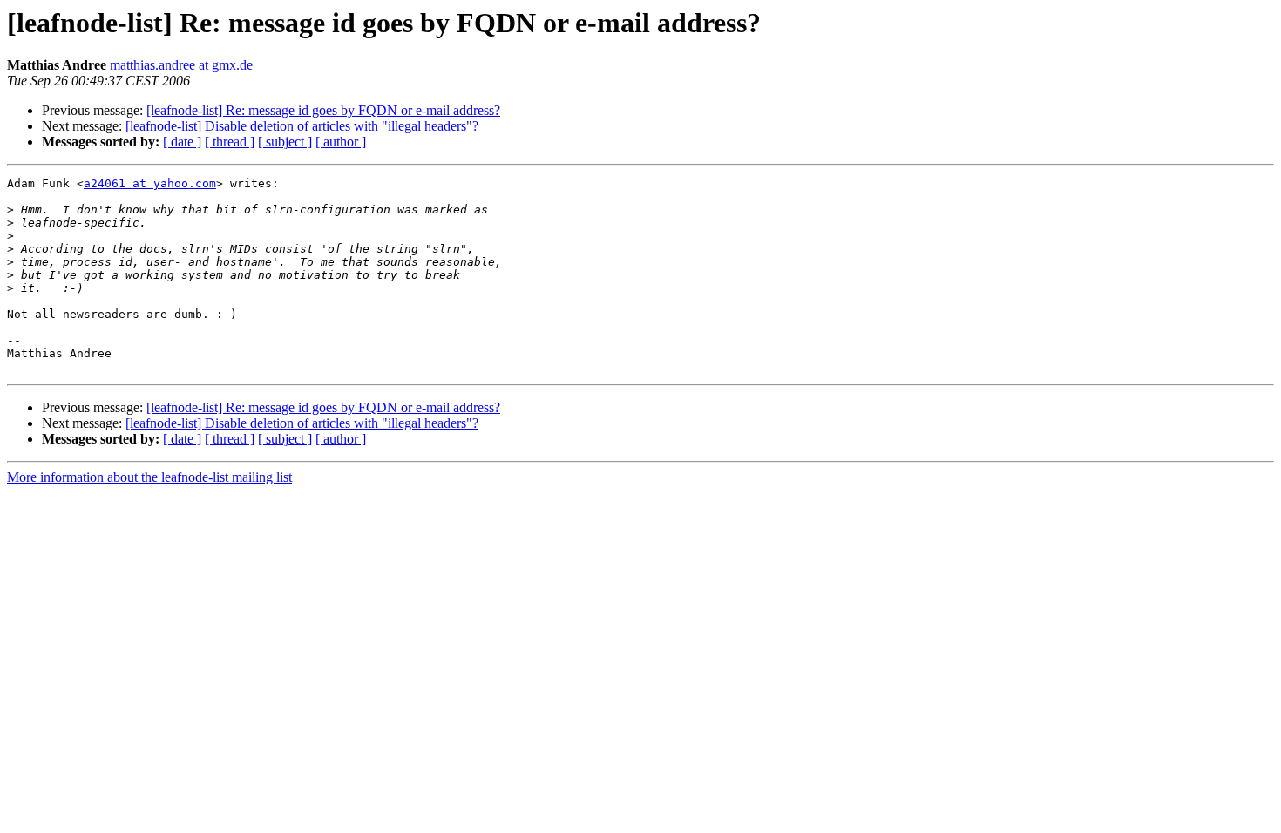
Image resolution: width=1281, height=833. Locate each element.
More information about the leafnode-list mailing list (149, 477)
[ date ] (182, 141)
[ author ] (340, 141)
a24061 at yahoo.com (150, 183)
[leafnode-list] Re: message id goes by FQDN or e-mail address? (323, 110)
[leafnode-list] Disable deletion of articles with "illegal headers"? (301, 126)
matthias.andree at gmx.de (181, 65)
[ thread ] (229, 141)
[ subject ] (285, 141)
